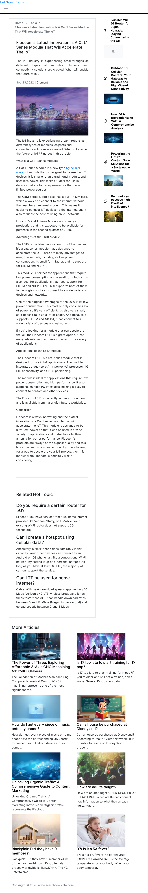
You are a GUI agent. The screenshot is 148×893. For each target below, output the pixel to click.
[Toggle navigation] (6, 8)
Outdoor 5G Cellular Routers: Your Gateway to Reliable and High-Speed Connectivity (121, 78)
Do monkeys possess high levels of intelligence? (120, 201)
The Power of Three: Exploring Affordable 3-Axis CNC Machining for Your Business (41, 666)
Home (19, 23)
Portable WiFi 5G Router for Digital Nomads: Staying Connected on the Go (120, 30)
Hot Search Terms (12, 2)
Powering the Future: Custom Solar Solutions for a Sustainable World (120, 162)
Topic (33, 23)
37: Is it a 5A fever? (93, 849)
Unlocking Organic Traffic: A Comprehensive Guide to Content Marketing (40, 786)
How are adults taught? (97, 787)
